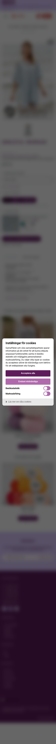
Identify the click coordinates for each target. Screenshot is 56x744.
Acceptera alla (28, 373)
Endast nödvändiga (28, 381)
